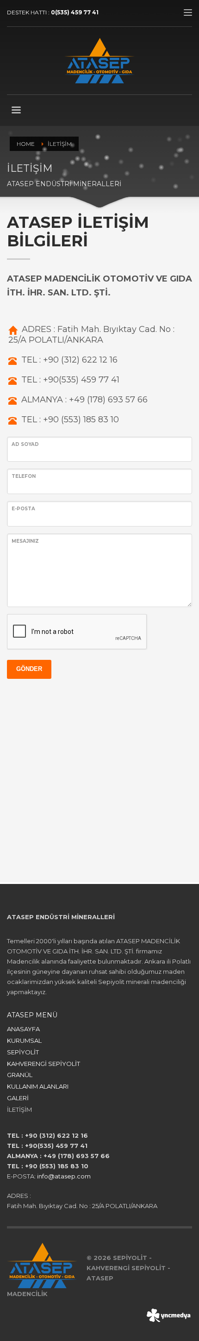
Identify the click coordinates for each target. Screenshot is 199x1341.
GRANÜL (19, 1074)
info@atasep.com (64, 1176)
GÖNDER (29, 668)
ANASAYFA (23, 1029)
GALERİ (18, 1098)
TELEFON (24, 476)
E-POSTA (23, 509)
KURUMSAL (24, 1040)
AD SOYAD (25, 444)
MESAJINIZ (25, 541)
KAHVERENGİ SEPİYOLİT (43, 1063)
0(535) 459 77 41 (75, 12)
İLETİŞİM (19, 1109)
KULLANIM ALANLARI (37, 1086)
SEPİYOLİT (23, 1052)
